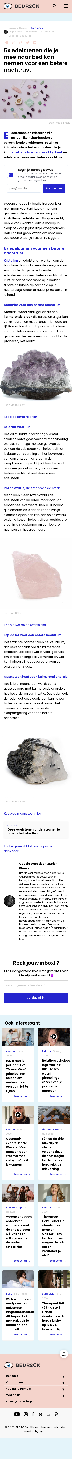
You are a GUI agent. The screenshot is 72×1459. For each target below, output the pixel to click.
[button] (60, 1376)
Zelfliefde (37, 28)
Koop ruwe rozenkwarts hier (25, 625)
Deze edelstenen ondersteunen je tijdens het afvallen (33, 831)
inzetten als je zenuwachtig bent (37, 152)
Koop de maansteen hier (22, 813)
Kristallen (11, 260)
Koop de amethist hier (20, 417)
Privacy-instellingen (20, 1401)
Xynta (43, 1431)
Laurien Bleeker (18, 28)
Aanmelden (54, 188)
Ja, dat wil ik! (36, 997)
